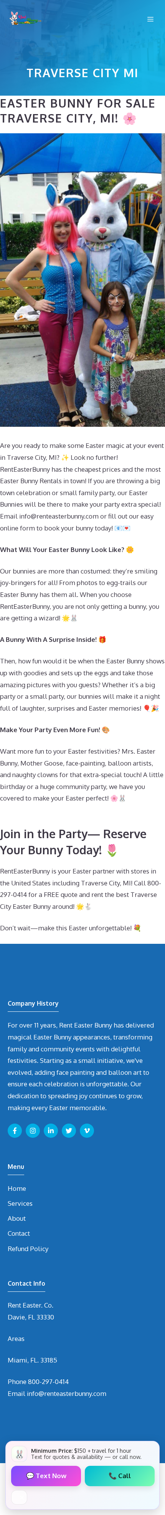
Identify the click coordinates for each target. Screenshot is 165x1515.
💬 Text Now (46, 1476)
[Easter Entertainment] (25, 19)
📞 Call (120, 1476)
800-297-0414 (48, 1381)
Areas (16, 1338)
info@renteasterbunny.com (66, 1393)
